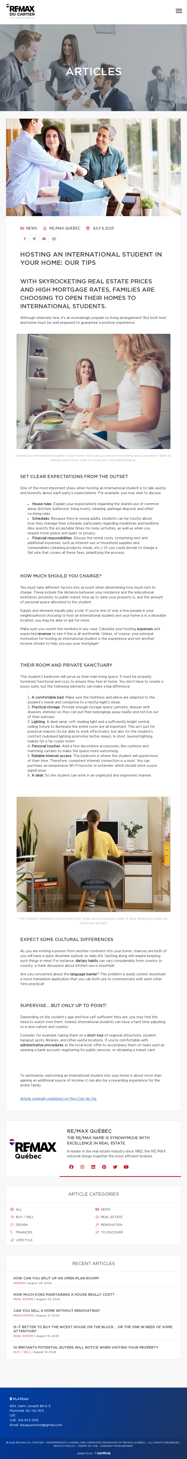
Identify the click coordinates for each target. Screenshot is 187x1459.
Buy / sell (24, 1217)
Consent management (116, 1446)
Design (21, 1225)
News (31, 228)
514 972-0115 (28, 1420)
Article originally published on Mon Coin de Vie (58, 1099)
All (18, 1209)
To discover (111, 1232)
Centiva (102, 1453)
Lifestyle (24, 1240)
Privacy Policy (64, 1446)
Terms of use (88, 1446)
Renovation (111, 1225)
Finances (23, 1232)
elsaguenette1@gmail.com (41, 1425)
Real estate (111, 1217)
